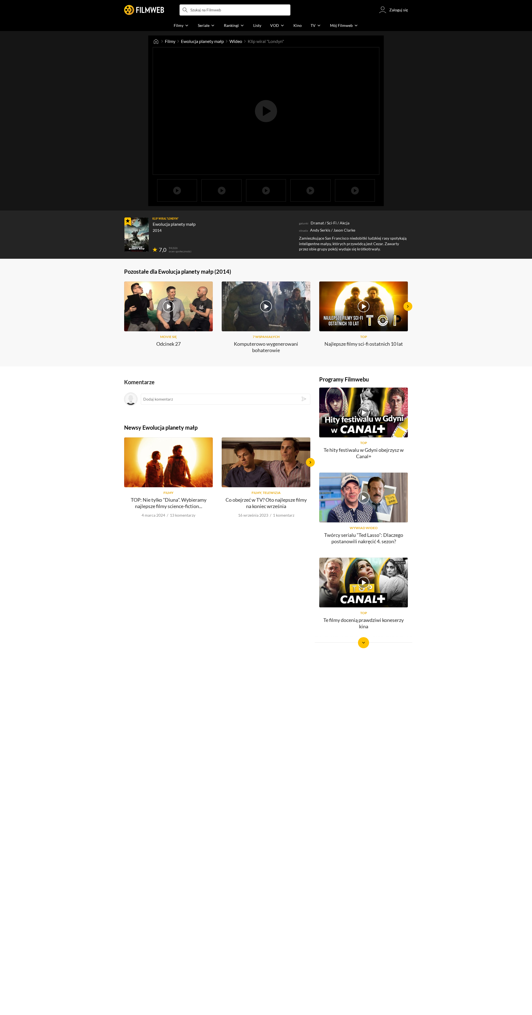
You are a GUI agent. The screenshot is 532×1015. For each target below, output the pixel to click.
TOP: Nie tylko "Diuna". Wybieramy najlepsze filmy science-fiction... (168, 503)
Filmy (170, 41)
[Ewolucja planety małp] (136, 234)
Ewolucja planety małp (202, 41)
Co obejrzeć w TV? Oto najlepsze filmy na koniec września (266, 503)
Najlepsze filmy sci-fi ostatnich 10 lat (363, 344)
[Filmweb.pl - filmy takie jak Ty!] (144, 10)
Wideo (235, 41)
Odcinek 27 (168, 344)
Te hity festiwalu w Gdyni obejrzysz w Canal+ (364, 453)
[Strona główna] (156, 41)
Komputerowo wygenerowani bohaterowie (266, 347)
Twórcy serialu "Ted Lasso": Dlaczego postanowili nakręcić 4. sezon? (363, 538)
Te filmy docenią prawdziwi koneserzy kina (363, 623)
